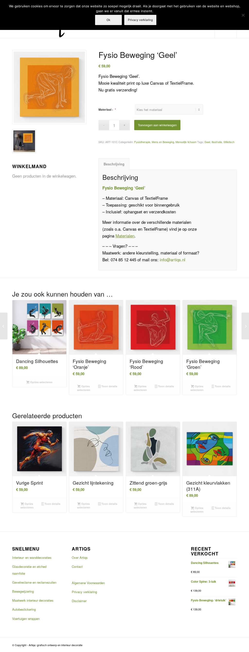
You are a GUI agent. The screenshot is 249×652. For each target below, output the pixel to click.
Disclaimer (79, 600)
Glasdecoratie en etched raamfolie (29, 570)
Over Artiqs (80, 557)
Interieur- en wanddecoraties (32, 557)
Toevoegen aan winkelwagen (157, 125)
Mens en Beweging (163, 142)
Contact (77, 566)
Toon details (109, 386)
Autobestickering (24, 609)
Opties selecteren (41, 382)
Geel (207, 142)
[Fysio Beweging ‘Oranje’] (4, 326)
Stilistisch (228, 142)
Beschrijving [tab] (114, 164)
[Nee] (242, 15)
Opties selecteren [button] (83, 388)
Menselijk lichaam (186, 142)
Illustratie (217, 142)
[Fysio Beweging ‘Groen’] (245, 326)
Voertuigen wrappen (26, 618)
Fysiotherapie (142, 142)
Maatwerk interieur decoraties (32, 600)
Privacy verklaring (84, 591)
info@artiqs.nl (172, 259)
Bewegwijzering (23, 591)
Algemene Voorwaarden (88, 582)
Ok (108, 20)
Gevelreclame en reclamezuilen (34, 582)
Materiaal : (107, 110)
